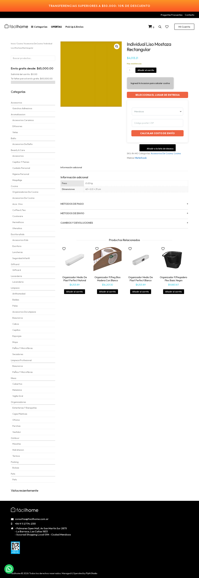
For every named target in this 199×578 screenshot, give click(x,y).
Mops (15, 342)
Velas (15, 132)
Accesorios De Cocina (162, 153)
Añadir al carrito (146, 70)
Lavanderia (16, 276)
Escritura (16, 246)
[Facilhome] (16, 26)
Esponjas (16, 336)
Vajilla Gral (17, 396)
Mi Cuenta (184, 26)
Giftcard (15, 264)
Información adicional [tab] (71, 167)
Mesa (13, 378)
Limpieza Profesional (21, 360)
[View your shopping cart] (150, 27)
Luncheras (17, 252)
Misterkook (141, 157)
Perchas (16, 426)
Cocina (177, 153)
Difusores (17, 126)
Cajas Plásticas (19, 413)
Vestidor (16, 432)
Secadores (17, 354)
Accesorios (16, 102)
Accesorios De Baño (22, 144)
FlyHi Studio (91, 573)
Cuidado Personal (21, 168)
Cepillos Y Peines (20, 162)
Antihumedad (18, 293)
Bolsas (15, 467)
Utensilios (17, 228)
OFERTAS (56, 26)
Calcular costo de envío (157, 133)
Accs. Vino (17, 204)
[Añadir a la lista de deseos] (64, 248)
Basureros (17, 317)
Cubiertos (17, 383)
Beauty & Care (18, 150)
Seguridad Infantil (21, 258)
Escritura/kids (17, 234)
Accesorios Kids (20, 240)
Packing (15, 462)
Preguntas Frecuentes (172, 15)
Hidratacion (18, 449)
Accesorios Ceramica (23, 120)
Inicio (13, 43)
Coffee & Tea (18, 210)
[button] (117, 46)
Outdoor (15, 438)
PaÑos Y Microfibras (22, 348)
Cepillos (16, 330)
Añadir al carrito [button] (74, 291)
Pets (13, 473)
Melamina (17, 390)
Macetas (16, 443)
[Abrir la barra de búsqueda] (160, 26)
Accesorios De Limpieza (24, 311)
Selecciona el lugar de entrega (157, 94)
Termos (16, 456)
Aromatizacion (18, 114)
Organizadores (18, 402)
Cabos (15, 324)
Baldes (15, 299)
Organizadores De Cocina (25, 192)
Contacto (189, 15)
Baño (13, 138)
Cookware (17, 216)
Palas (15, 305)
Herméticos (18, 222)
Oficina (16, 420)
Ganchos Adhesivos (22, 108)
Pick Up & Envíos (74, 26)
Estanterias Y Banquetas (24, 407)
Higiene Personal (20, 174)
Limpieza (15, 288)
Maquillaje (17, 180)
